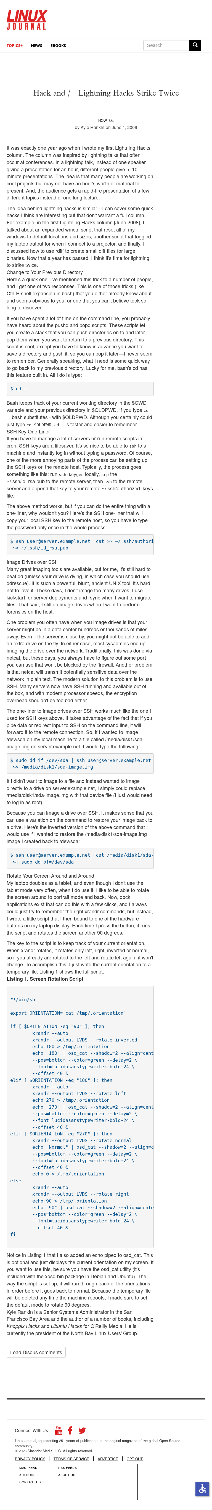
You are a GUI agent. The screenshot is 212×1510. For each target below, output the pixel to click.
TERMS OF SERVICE (71, 1458)
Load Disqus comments (36, 1352)
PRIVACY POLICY (30, 1458)
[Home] (27, 18)
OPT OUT (135, 1458)
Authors (27, 1474)
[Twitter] (82, 1432)
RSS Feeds (67, 1467)
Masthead (28, 1467)
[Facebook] (70, 1432)
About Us (66, 1474)
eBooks (58, 45)
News (36, 45)
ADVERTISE (108, 1458)
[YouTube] (58, 1432)
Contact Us (30, 1482)
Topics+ (15, 45)
